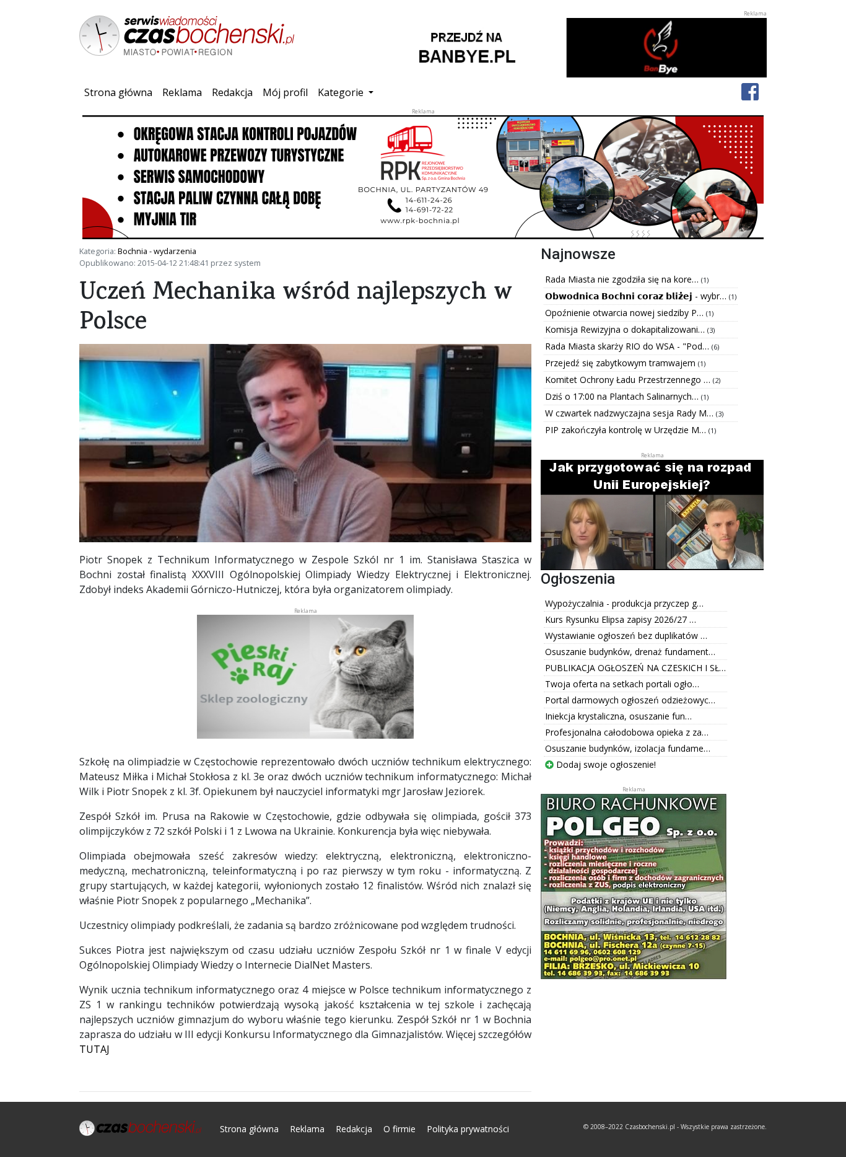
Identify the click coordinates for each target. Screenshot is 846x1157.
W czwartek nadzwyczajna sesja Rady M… (630, 413)
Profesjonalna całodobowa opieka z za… (627, 732)
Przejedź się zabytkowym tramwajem (621, 363)
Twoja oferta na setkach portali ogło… (622, 684)
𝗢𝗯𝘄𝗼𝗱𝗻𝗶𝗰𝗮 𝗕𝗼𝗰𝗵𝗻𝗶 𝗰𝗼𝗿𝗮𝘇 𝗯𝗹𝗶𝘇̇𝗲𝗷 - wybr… (637, 296)
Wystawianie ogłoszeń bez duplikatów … (626, 635)
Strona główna (120, 92)
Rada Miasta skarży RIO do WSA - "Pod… (628, 346)
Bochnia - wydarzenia (157, 251)
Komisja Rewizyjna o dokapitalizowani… (626, 329)
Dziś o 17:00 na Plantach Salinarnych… (623, 396)
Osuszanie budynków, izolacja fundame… (627, 748)
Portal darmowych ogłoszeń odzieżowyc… (630, 700)
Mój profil (285, 92)
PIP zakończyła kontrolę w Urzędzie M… (627, 430)
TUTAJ (94, 1049)
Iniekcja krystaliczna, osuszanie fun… (618, 716)
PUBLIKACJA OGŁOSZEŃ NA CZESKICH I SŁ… (635, 668)
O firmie (399, 1129)
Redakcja (232, 92)
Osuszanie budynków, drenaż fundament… (630, 652)
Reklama (182, 92)
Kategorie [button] (342, 92)
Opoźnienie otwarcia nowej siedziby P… (625, 313)
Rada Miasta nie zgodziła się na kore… (623, 279)
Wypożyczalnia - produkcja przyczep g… (624, 603)
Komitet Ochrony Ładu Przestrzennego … (629, 379)
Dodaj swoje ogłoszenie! (605, 764)
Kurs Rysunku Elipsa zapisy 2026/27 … (620, 619)
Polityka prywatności (468, 1129)
